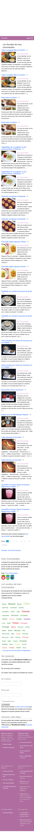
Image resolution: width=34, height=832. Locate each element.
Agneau (4, 604)
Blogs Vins (22, 781)
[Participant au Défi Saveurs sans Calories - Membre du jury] (12, 577)
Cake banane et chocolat (11, 437)
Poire (12, 637)
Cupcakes (27, 619)
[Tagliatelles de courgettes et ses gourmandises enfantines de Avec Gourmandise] (8, 156)
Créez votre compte (22, 707)
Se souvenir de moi (8, 701)
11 (25, 541)
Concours (14, 615)
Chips (18, 612)
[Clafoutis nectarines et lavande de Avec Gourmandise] (8, 203)
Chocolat (25, 611)
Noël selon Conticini (9, 97)
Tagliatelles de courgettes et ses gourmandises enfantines (13, 148)
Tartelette (17, 644)
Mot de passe (5, 690)
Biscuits (19, 604)
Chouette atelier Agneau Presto (13, 242)
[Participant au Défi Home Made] (7, 577)
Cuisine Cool (23, 794)
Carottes (21, 607)
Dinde (9, 623)
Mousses (17, 630)
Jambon (27, 627)
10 (21, 541)
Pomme (25, 637)
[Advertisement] (17, 18)
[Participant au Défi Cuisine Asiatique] (3, 577)
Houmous (20, 627)
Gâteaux (13, 627)
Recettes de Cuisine (6, 733)
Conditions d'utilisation (8, 747)
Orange (18, 634)
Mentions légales (7, 744)
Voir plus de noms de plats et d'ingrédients (16, 650)
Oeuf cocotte (5, 634)
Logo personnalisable (8, 783)
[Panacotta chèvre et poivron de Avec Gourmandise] (8, 397)
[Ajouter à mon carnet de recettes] (27, 50)
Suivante (4, 545)
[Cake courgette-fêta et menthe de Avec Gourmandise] (8, 57)
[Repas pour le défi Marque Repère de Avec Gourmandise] (8, 421)
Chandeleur (5, 612)
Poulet (4, 641)
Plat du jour (5, 637)
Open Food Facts (24, 820)
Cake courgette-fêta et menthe (13, 50)
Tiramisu (4, 648)
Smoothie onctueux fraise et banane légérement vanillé (15, 486)
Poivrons (18, 637)
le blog (21, 756)
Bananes (11, 603)
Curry (3, 623)
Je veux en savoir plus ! (26, 742)
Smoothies (23, 641)
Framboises (23, 623)
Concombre (5, 615)
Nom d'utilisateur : (6, 679)
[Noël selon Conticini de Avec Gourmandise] (8, 104)
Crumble (19, 619)
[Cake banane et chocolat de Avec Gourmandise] (8, 444)
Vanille (18, 648)
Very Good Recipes (8, 812)
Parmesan (25, 634)
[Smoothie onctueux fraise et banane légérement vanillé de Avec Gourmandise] (8, 494)
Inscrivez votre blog (8, 771)
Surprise (5, 644)
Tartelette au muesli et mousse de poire (16, 291)
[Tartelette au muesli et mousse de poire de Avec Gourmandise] (8, 300)
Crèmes (4, 619)
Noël (23, 630)
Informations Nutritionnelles (24, 813)
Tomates (11, 648)
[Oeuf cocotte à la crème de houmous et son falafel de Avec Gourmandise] (8, 349)
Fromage (5, 626)
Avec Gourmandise (22, 54)
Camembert (13, 607)
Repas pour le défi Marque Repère (14, 415)
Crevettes (12, 619)
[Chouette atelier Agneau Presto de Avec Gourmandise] (8, 249)
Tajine (11, 644)
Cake (26, 603)
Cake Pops (5, 607)
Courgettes (24, 615)
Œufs (12, 634)
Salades (15, 641)
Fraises (15, 622)
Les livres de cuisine (25, 776)
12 (29, 541)
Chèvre (13, 612)
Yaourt (24, 648)
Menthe (10, 630)
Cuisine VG (23, 787)
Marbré (4, 630)
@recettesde (28, 756)
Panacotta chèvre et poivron (12, 390)
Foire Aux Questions (8, 780)
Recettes (4, 38)
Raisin (9, 641)
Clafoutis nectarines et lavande (13, 196)
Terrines (24, 644)
